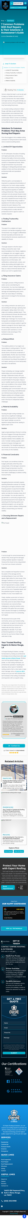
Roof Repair (10, 20)
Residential (4, 1142)
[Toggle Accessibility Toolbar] (24, 1216)
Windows (4, 1166)
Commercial (4, 1144)
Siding (3, 1168)
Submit (14, 1053)
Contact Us (4, 1186)
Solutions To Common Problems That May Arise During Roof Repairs (14, 67)
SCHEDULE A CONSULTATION (18, 7)
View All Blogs (19, 851)
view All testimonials (14, 928)
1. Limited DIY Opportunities (12, 70)
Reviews (3, 1183)
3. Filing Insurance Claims (11, 75)
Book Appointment (8, 887)
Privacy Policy (14, 1213)
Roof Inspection (6, 1159)
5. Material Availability (10, 80)
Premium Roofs (5, 1146)
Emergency (4, 1151)
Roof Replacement (7, 1164)
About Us (4, 1179)
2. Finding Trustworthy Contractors (13, 72)
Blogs (2, 20)
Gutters (3, 1170)
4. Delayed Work (9, 78)
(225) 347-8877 (18, 3)
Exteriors (4, 1149)
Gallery (3, 1181)
